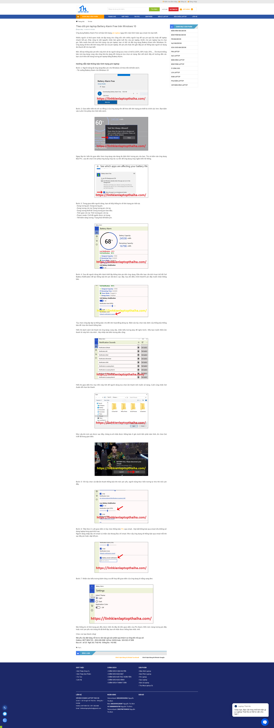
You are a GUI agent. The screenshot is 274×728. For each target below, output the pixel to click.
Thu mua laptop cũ (146, 685)
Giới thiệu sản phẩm (84, 674)
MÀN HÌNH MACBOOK (178, 31)
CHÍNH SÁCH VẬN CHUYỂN (117, 671)
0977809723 (173, 9)
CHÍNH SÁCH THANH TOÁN (117, 683)
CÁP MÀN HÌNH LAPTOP (179, 85)
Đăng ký (183, 2)
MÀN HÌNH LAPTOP (178, 60)
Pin (122, 529)
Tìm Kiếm (154, 9)
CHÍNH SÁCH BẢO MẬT (116, 674)
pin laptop (116, 33)
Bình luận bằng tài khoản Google (154, 657)
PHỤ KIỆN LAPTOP (177, 81)
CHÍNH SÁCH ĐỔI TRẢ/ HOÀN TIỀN (119, 677)
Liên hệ (79, 680)
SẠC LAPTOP (175, 56)
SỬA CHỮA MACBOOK (178, 47)
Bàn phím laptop (145, 674)
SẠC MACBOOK (176, 43)
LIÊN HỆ (194, 16)
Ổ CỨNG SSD (175, 68)
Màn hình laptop (145, 671)
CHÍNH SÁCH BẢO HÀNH (116, 680)
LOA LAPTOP (175, 72)
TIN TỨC (137, 16)
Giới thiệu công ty (83, 671)
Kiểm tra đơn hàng (170, 2)
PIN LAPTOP (175, 51)
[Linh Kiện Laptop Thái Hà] (90, 9)
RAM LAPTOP (175, 77)
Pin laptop (143, 677)
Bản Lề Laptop (163, 16)
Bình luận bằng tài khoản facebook (127, 657)
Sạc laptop (143, 680)
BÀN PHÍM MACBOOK (178, 35)
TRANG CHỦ (112, 16)
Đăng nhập (193, 2)
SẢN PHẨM (148, 16)
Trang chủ (81, 21)
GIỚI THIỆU (125, 16)
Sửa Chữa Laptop (180, 16)
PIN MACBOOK (176, 39)
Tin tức (90, 21)
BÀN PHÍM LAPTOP (177, 64)
